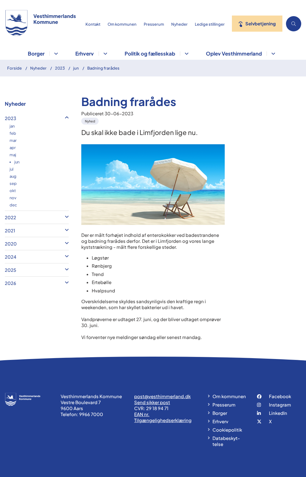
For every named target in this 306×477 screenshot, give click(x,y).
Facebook (280, 396)
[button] (65, 117)
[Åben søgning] (293, 23)
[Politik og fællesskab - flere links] (186, 53)
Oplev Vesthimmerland (234, 53)
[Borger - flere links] (55, 53)
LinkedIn (278, 413)
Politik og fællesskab (150, 53)
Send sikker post (152, 402)
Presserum (223, 404)
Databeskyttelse (226, 441)
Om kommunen (229, 396)
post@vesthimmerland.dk (162, 396)
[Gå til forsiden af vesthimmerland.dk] (39, 24)
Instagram (280, 404)
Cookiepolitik (227, 429)
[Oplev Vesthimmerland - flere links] (272, 53)
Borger (36, 53)
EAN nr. (141, 414)
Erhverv (84, 53)
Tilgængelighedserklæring (163, 420)
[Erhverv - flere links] (104, 53)
